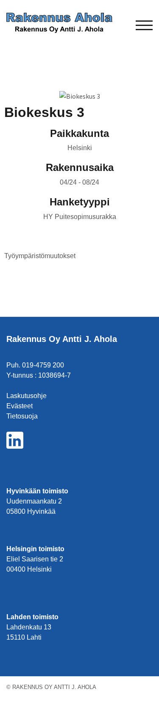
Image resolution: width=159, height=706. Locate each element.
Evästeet (19, 406)
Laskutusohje (26, 395)
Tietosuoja (22, 416)
